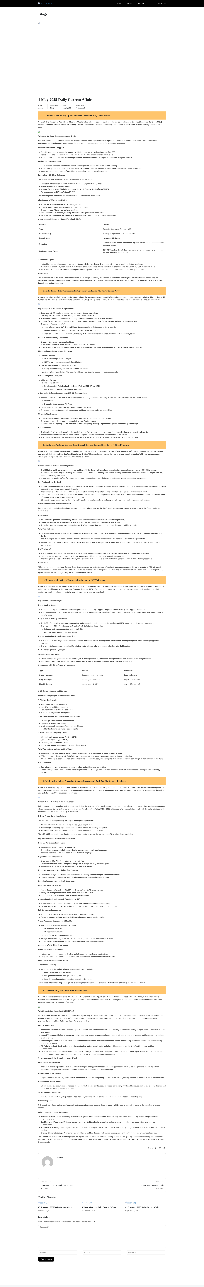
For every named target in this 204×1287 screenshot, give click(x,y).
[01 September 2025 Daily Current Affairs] (130, 1203)
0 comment (80, 108)
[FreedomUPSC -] (46, 3)
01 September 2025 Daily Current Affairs (142, 1207)
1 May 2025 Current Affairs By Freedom (57, 1185)
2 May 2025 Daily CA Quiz (152, 1185)
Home (119, 4)
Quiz (151, 4)
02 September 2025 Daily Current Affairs (99, 1207)
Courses (130, 4)
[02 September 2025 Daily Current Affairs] (87, 1203)
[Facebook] (155, 1148)
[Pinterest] (164, 1148)
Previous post (46, 1181)
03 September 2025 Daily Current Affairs (55, 1207)
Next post (160, 1181)
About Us (162, 4)
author (41, 108)
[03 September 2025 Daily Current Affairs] (43, 1203)
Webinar (141, 4)
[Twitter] (160, 1148)
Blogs (52, 108)
